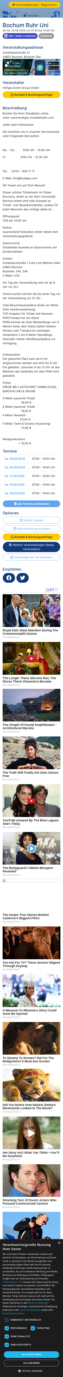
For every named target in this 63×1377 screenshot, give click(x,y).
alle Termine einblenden (33, 504)
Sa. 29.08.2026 (15, 458)
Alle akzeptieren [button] (31, 1354)
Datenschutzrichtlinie (13, 1313)
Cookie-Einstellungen (30, 1309)
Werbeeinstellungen (38, 1302)
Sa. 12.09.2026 (14, 476)
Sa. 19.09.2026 (14, 484)
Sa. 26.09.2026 (15, 493)
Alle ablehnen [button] (31, 1362)
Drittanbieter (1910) (13, 1282)
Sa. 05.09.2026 (15, 467)
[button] (31, 1371)
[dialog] (31, 1308)
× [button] (59, 1243)
